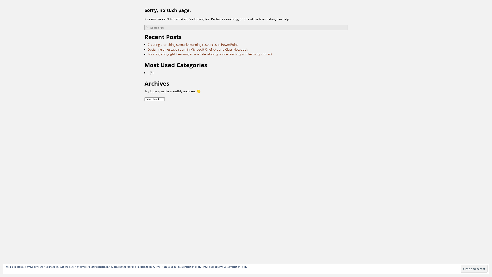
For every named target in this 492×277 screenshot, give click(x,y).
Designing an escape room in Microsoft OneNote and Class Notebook (198, 49)
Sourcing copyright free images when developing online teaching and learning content (210, 54)
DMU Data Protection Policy (232, 266)
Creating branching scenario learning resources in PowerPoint (193, 45)
